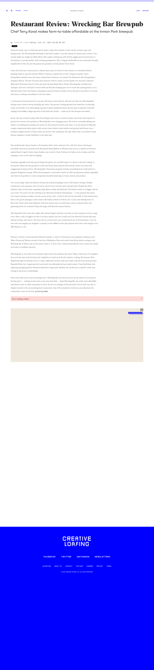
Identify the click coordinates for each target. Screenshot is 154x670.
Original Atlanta (77, 10)
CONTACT (68, 566)
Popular (18, 10)
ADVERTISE (47, 566)
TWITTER (66, 557)
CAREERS (90, 566)
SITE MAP (79, 566)
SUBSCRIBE (145, 10)
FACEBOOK (50, 557)
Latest (26, 10)
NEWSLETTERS (102, 557)
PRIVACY (100, 566)
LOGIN (138, 10)
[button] (141, 309)
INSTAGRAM (83, 557)
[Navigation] (6, 10)
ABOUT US (58, 566)
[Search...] (11, 10)
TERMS (109, 566)
